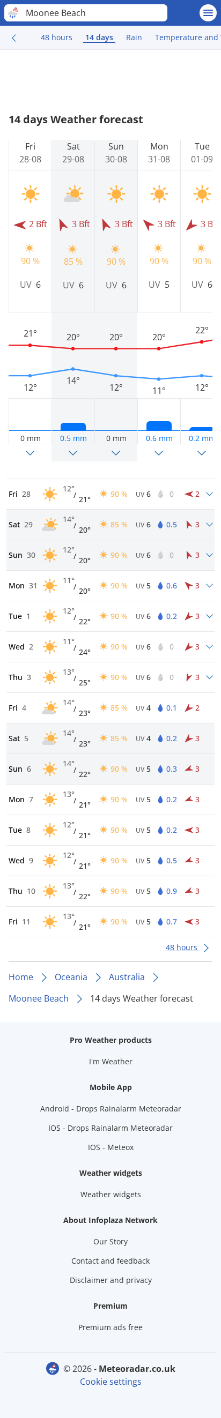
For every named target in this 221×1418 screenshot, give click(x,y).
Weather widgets (110, 1194)
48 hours (56, 37)
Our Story (110, 1241)
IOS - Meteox (111, 1147)
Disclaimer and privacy (111, 1280)
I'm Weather (110, 1061)
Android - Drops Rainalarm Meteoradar (110, 1108)
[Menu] (208, 12)
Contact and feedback (110, 1261)
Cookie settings (111, 1381)
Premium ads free (110, 1327)
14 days (99, 37)
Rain (134, 37)
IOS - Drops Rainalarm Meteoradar (110, 1128)
